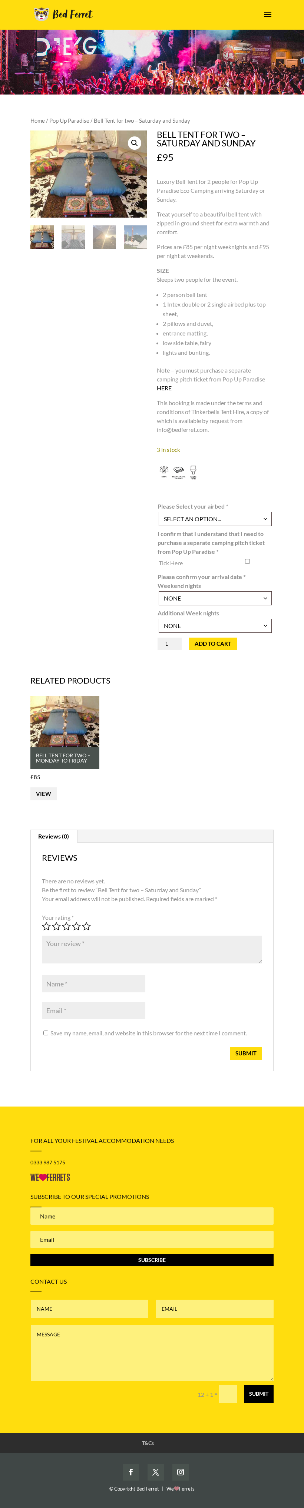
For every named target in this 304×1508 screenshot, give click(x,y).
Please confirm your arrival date (201, 576)
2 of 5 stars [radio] (56, 926)
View (43, 793)
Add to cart (213, 643)
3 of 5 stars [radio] (66, 926)
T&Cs (148, 1443)
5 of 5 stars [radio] (86, 926)
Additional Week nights (188, 612)
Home (37, 120)
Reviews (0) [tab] (53, 836)
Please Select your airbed (193, 506)
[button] (134, 143)
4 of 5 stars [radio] (76, 926)
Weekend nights (179, 585)
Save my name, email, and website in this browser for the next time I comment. (148, 1032)
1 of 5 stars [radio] (46, 926)
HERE (164, 387)
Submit (258, 1393)
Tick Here (171, 562)
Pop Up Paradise (69, 120)
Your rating (58, 917)
